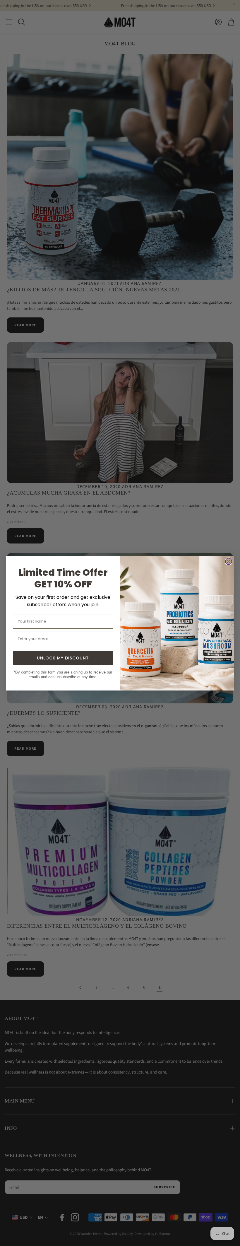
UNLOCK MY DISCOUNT (63, 658)
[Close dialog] (228, 561)
